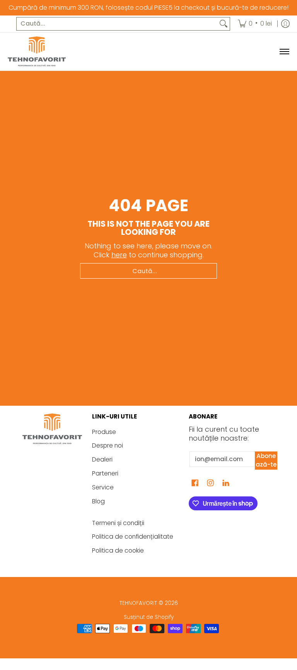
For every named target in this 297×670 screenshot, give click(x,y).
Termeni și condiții (118, 522)
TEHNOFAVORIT (138, 603)
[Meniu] (284, 52)
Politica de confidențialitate (132, 536)
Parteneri (105, 473)
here (119, 255)
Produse (104, 431)
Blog (98, 501)
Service (103, 487)
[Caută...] (223, 23)
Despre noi (107, 445)
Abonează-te (266, 460)
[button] (194, 483)
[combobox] (117, 23)
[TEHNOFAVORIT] (37, 52)
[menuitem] (255, 24)
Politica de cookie (118, 550)
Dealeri (102, 459)
